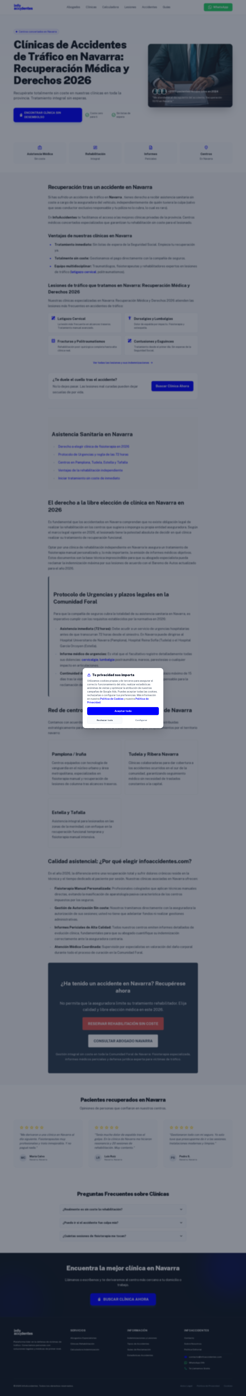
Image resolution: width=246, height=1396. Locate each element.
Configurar (141, 720)
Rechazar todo (105, 720)
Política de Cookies (112, 698)
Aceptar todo (123, 711)
